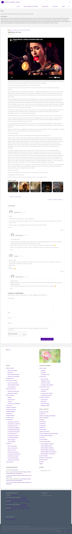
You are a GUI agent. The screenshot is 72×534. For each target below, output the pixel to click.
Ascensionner (42, 413)
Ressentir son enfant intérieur (45, 457)
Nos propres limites (10, 415)
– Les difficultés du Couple (45, 395)
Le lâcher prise (9, 413)
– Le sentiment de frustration (13, 431)
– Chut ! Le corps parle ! (12, 446)
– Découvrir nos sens (11, 450)
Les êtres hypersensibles (44, 441)
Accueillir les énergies (44, 411)
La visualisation (42, 425)
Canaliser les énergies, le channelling (47, 415)
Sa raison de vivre (10, 417)
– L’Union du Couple (44, 389)
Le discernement (42, 429)
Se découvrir (9, 443)
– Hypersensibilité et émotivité (46, 443)
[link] (68, 6)
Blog (10, 30)
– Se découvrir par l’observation (14, 454)
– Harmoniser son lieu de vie (13, 391)
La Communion (42, 423)
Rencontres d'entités (25, 30)
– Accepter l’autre (44, 399)
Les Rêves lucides (16, 30)
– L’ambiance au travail (45, 381)
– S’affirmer (9, 397)
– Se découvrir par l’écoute (12, 452)
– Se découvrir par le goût (12, 458)
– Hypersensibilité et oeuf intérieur (47, 453)
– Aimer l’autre (43, 401)
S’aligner (41, 463)
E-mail (9, 318)
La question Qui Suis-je (11, 409)
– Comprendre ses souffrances (13, 423)
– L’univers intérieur (11, 387)
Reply (62, 230)
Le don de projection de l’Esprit (46, 435)
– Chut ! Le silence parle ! (12, 448)
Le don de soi (42, 437)
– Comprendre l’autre (44, 403)
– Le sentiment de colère (12, 425)
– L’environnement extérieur (13, 384)
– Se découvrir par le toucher (13, 459)
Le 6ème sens (42, 427)
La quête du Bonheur (10, 411)
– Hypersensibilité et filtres (46, 446)
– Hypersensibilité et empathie (46, 447)
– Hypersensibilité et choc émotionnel (48, 451)
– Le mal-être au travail (45, 383)
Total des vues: (44, 495)
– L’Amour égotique (11, 439)
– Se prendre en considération (13, 403)
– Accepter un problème (12, 370)
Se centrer (41, 461)
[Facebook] (70, 2)
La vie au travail (42, 376)
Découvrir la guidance (44, 417)
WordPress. (67, 531)
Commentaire (11, 298)
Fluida (63, 531)
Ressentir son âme (43, 459)
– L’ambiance (43, 370)
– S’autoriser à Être (11, 399)
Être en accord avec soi (11, 388)
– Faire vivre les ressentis (12, 383)
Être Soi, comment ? (10, 395)
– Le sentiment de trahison (12, 435)
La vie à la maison (43, 368)
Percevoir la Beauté (43, 455)
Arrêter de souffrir (10, 368)
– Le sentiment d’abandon (12, 437)
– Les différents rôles (44, 374)
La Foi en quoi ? (9, 405)
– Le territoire (43, 372)
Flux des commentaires (11, 519)
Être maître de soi (10, 378)
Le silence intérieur (43, 439)
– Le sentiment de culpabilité (13, 427)
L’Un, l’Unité (41, 419)
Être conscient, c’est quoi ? (11, 380)
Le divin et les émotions (44, 431)
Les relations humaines (44, 397)
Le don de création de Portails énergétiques (48, 433)
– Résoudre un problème (12, 393)
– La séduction (43, 391)
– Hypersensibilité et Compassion (47, 449)
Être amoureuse (14, 470)
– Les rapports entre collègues (46, 384)
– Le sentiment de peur (12, 433)
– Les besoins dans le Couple (46, 393)
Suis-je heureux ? (10, 462)
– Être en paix (10, 372)
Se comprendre (9, 419)
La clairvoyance (42, 421)
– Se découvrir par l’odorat (12, 456)
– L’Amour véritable (11, 441)
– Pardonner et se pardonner (13, 376)
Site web (10, 323)
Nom (9, 312)
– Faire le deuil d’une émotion (13, 374)
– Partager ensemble (44, 405)
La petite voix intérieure (11, 407)
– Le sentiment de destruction (13, 429)
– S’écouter (9, 401)
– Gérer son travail (44, 379)
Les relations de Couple (44, 387)
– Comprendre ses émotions (13, 421)
